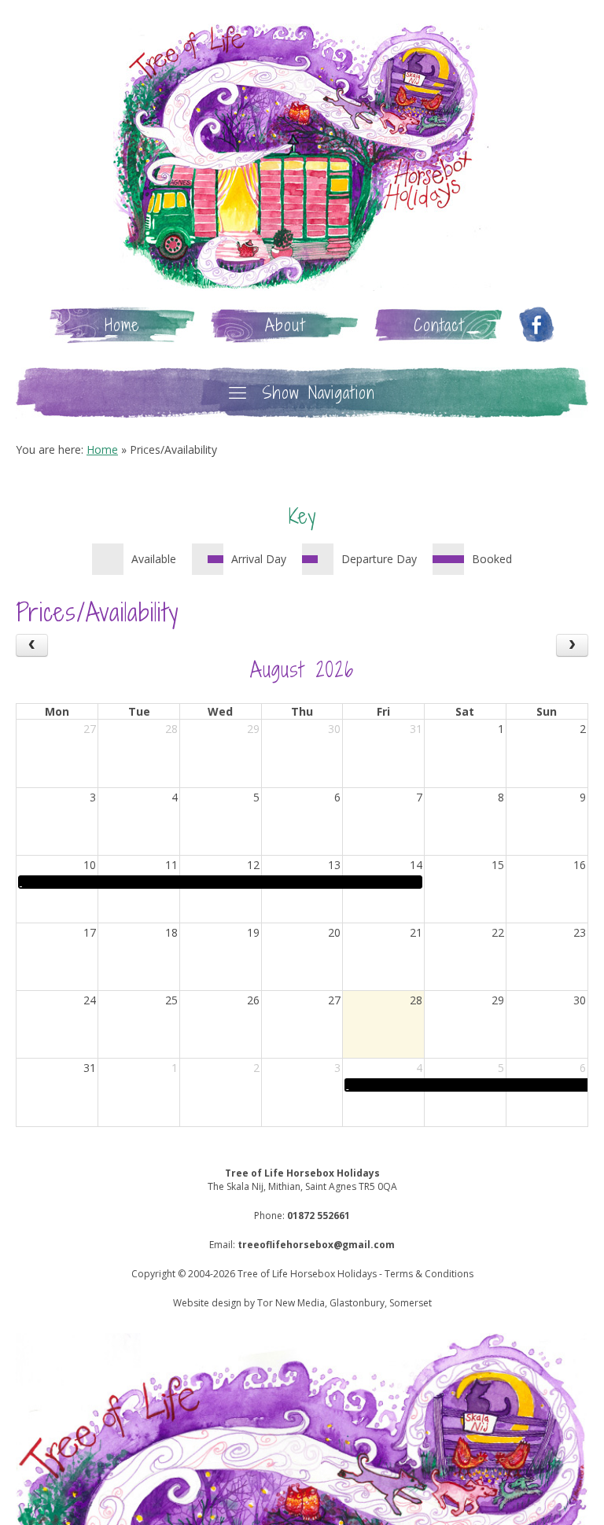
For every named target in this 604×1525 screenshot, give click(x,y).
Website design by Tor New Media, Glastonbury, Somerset (302, 1303)
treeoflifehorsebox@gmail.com (316, 1244)
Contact (439, 325)
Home (122, 325)
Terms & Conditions (429, 1273)
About (285, 325)
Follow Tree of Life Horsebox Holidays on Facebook (536, 325)
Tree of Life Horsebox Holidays (302, 157)
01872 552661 (318, 1215)
